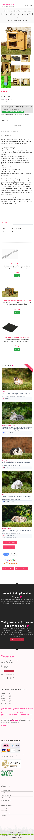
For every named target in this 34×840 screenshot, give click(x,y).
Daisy (3, 392)
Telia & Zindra (6, 529)
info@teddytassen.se (9, 674)
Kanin (8, 20)
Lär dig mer (5, 792)
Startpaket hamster (7, 800)
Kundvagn (4, 808)
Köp (18, 276)
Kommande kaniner (10, 542)
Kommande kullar (22, 569)
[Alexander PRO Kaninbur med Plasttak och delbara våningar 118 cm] (16, 41)
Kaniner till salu (9, 569)
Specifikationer (7, 223)
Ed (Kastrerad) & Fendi (9, 425)
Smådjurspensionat (7, 803)
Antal (4, 120)
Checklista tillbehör (6, 795)
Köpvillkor (4, 810)
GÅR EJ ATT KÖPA (17, 125)
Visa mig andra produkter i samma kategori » (13, 111)
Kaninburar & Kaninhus (16, 20)
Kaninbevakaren (9, 547)
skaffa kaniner (14, 720)
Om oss (4, 815)
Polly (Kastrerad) (7, 461)
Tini (3, 495)
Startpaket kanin (6, 797)
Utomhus (25, 20)
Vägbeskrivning (6, 813)
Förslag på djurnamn (7, 805)
